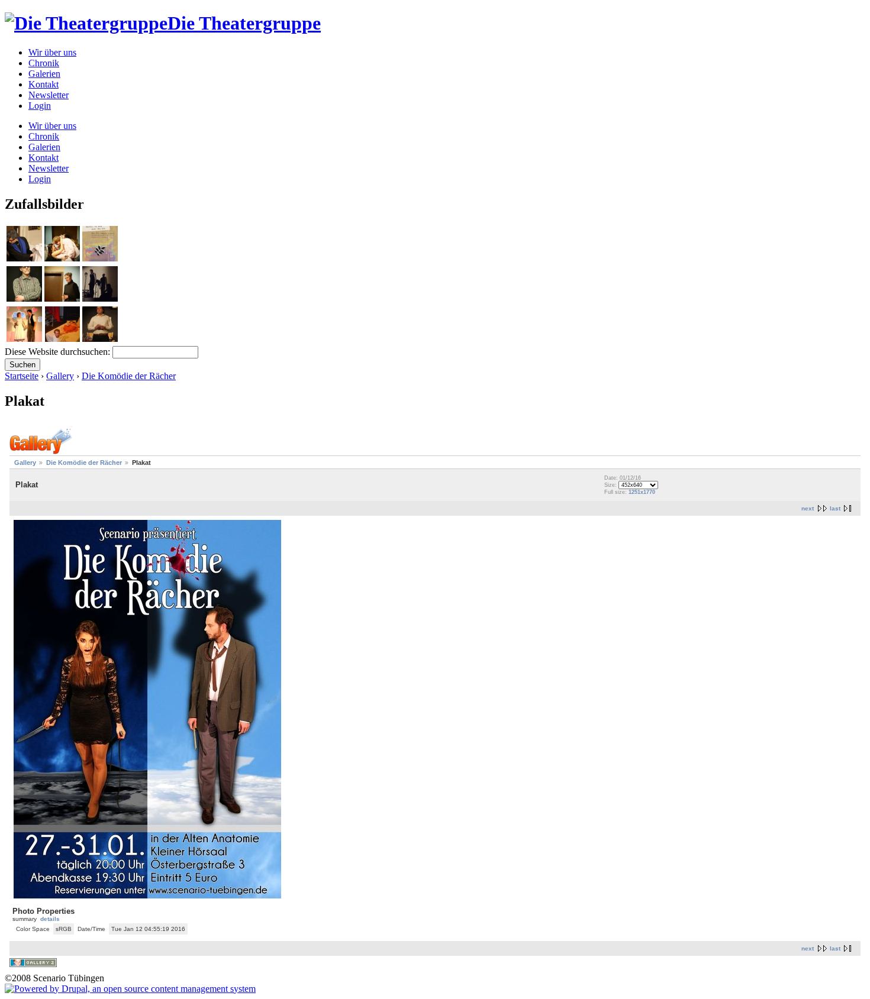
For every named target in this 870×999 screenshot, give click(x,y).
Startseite (21, 376)
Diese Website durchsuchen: (58, 352)
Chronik (43, 63)
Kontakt (43, 84)
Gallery (60, 376)
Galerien (44, 74)
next (807, 508)
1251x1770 (642, 492)
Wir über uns (52, 52)
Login (39, 106)
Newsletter (48, 95)
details (50, 919)
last (835, 508)
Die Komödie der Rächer (129, 376)
